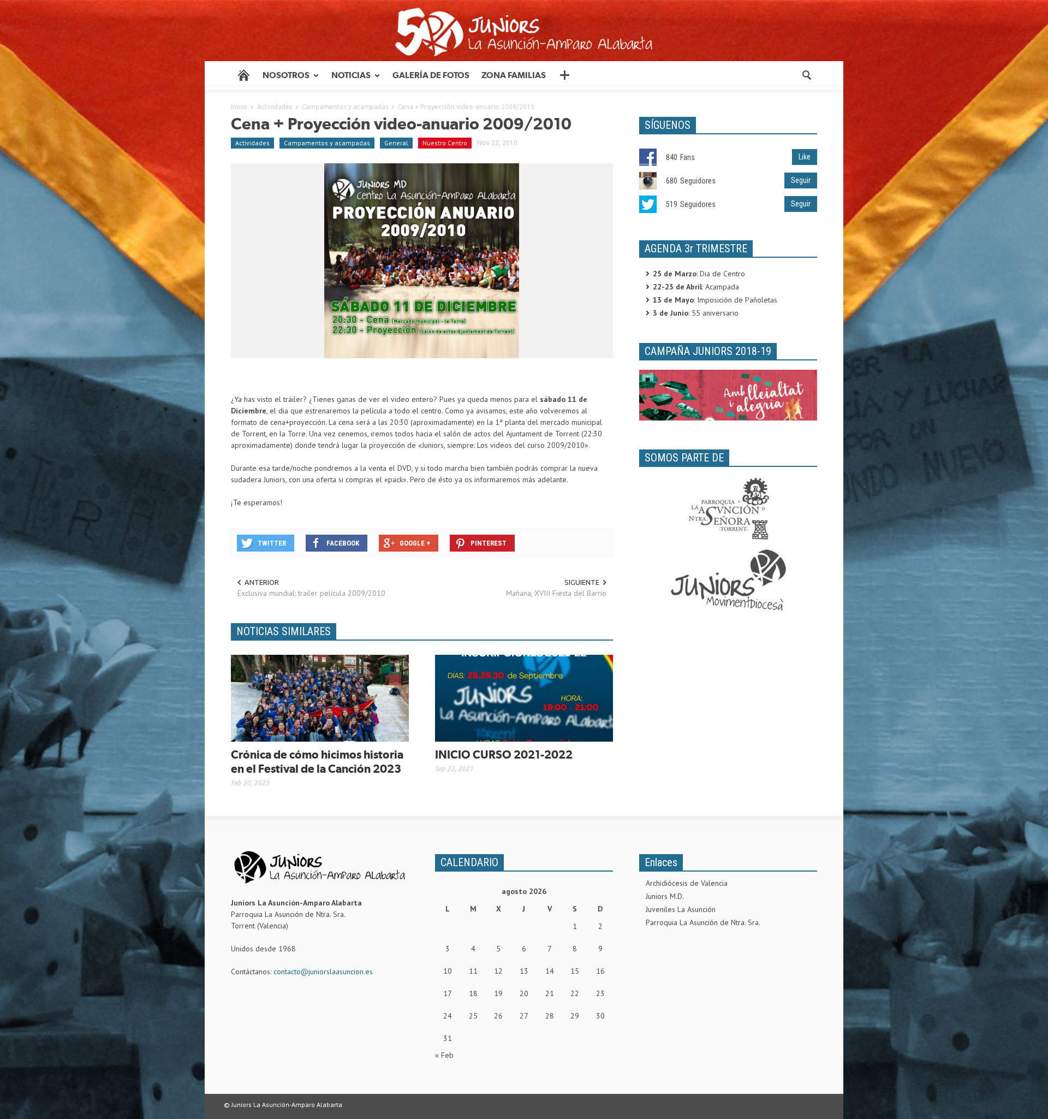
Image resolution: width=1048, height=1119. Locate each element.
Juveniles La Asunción (681, 909)
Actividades (274, 106)
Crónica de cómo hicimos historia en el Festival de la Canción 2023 (317, 761)
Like (805, 156)
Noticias (348, 80)
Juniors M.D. (665, 896)
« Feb (444, 1055)
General (396, 143)
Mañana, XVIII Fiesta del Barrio (556, 593)
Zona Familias (513, 75)
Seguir (801, 180)
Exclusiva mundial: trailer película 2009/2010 (311, 593)
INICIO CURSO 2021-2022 (504, 754)
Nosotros (283, 80)
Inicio (239, 106)
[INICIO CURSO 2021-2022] (524, 697)
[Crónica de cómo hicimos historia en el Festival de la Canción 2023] (320, 697)
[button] (806, 74)
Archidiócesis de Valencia (687, 883)
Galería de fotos (430, 75)
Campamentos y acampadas (345, 106)
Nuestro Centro (444, 143)
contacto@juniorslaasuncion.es (323, 971)
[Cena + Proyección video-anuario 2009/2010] (421, 260)
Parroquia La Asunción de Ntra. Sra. (703, 922)
